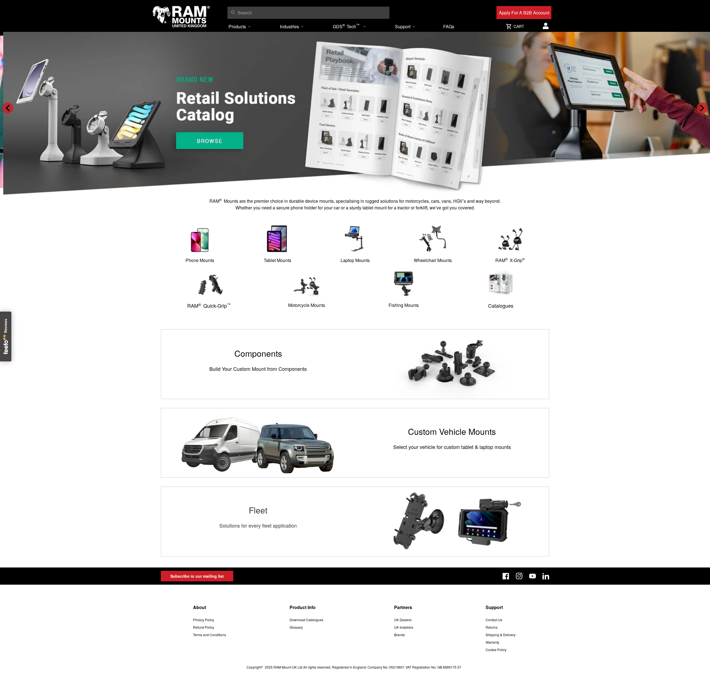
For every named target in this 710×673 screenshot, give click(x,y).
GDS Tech (346, 26)
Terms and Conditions (209, 634)
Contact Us (494, 619)
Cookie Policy (496, 649)
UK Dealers (403, 619)
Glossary (296, 627)
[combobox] (312, 12)
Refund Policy (203, 627)
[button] (7, 108)
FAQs (448, 26)
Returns (492, 627)
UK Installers (403, 627)
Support (402, 26)
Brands (399, 634)
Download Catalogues (306, 619)
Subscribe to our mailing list (197, 576)
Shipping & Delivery (501, 634)
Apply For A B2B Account (524, 12)
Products (237, 26)
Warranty (492, 642)
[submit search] (232, 12)
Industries (289, 26)
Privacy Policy (203, 619)
